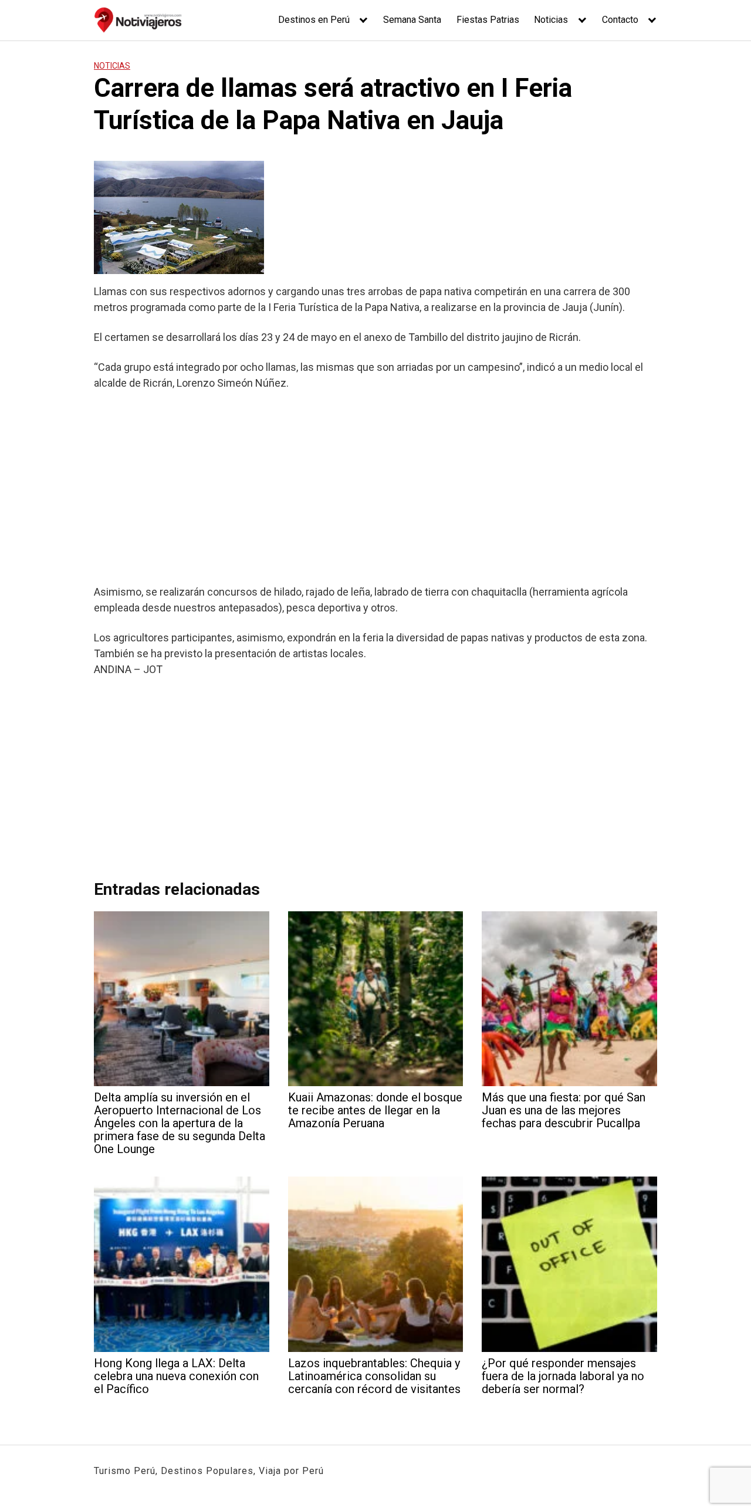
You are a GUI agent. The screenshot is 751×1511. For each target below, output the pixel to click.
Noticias (551, 19)
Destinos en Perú (314, 19)
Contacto (620, 19)
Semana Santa (412, 19)
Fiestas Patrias (487, 19)
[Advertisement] (375, 487)
